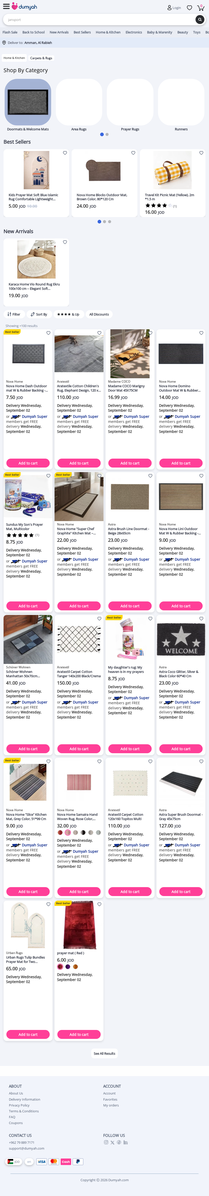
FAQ (12, 1117)
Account (109, 1093)
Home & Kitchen (14, 58)
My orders (111, 1105)
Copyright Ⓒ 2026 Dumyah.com (105, 1180)
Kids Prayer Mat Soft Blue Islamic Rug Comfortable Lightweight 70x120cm (33, 197)
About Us (16, 1093)
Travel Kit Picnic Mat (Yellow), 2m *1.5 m (169, 197)
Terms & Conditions (24, 1111)
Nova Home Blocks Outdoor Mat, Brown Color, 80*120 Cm (102, 197)
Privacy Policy (19, 1105)
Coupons (16, 1123)
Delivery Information (24, 1099)
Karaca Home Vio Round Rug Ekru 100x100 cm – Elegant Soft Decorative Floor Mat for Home (34, 286)
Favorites (110, 1099)
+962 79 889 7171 (21, 1142)
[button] (102, 134)
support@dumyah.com (26, 1148)
